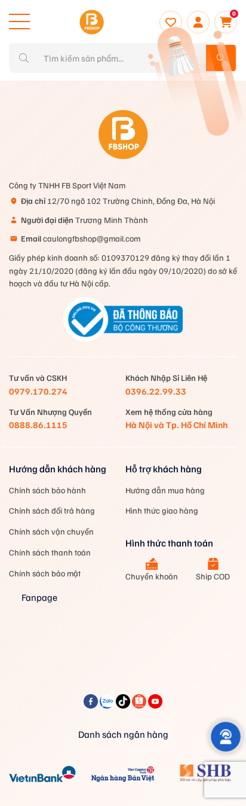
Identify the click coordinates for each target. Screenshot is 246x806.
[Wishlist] (170, 22)
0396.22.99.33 (155, 391)
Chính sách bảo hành (47, 490)
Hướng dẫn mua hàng (165, 490)
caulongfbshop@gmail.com (80, 238)
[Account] (198, 22)
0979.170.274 (38, 391)
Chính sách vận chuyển (51, 531)
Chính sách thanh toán (50, 552)
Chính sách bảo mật (45, 573)
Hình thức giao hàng (161, 510)
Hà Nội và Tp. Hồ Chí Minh (176, 424)
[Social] (92, 705)
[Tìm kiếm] (221, 58)
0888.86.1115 (38, 424)
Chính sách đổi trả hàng (52, 510)
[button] (225, 736)
